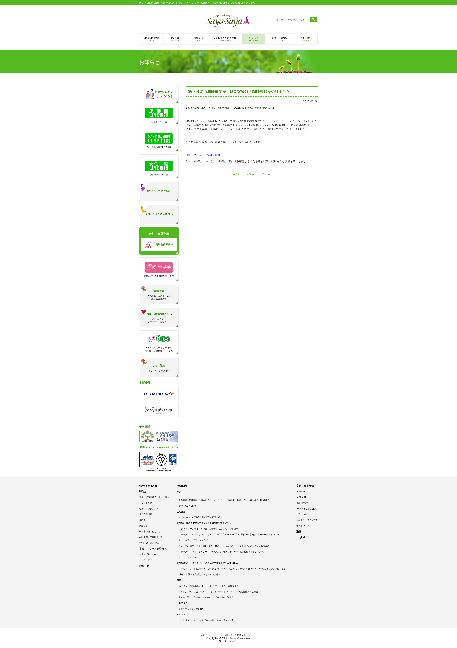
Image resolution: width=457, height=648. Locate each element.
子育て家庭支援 (212, 517)
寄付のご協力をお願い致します (159, 275)
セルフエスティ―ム (218, 545)
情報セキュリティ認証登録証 (203, 155)
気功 (209, 534)
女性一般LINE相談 (159, 174)
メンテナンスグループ (189, 557)
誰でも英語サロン (198, 545)
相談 (179, 491)
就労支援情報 (145, 514)
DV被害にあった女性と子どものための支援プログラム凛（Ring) (208, 563)
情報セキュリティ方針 (307, 519)
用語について (302, 502)
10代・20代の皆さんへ (150, 542)
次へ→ (266, 174)
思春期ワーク (249, 568)
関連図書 (143, 525)
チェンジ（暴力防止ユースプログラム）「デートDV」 (205, 591)
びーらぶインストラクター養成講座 (219, 585)
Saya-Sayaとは (151, 38)
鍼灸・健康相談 (248, 534)
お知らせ (253, 38)
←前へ (237, 174)
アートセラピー (186, 539)
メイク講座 (242, 545)
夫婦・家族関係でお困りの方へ (154, 496)
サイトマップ (302, 525)
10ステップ (218, 534)
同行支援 (199, 517)
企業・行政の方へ (147, 554)
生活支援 (181, 511)
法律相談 (213, 528)
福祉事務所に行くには (150, 531)
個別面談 (203, 499)
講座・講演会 (227, 597)
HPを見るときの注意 (306, 508)
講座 (179, 580)
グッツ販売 (144, 559)
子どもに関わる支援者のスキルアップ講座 (200, 574)
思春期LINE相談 (159, 121)
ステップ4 (183, 551)
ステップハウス (186, 517)
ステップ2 (183, 534)
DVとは (175, 38)
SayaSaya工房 (232, 534)
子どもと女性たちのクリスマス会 (218, 620)
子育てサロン (183, 603)
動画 (298, 531)
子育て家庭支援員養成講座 (245, 591)
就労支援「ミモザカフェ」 (252, 551)
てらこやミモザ (234, 568)
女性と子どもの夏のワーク (212, 568)
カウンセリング (197, 534)
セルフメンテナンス (149, 508)
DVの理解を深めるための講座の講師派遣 (159, 294)
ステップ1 (183, 528)
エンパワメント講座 (228, 528)
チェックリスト (146, 502)
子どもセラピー (216, 499)
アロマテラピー (202, 539)
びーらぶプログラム (188, 568)
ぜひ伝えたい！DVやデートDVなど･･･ (159, 317)
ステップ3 (183, 545)
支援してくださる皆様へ (226, 38)
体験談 (142, 519)
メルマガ (300, 491)
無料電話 (183, 499)
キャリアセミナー (198, 551)
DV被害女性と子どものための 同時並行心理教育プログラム (159, 349)
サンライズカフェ (198, 528)
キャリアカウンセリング (220, 551)
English (301, 537)
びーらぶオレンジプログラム (272, 568)
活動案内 (198, 38)
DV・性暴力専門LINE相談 (159, 147)
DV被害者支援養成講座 (261, 545)
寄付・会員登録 (279, 38)
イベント (181, 614)
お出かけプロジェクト (189, 620)
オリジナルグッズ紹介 (159, 367)
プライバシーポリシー (307, 514)
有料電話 (193, 499)
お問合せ (305, 38)
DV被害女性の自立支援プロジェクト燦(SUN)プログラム (204, 523)
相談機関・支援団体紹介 (151, 536)
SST (236, 551)
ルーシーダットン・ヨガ (269, 534)
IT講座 (233, 545)
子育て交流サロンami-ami (191, 608)
